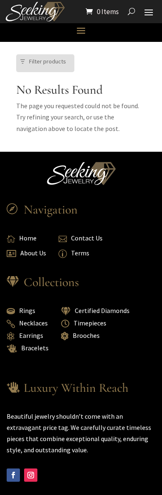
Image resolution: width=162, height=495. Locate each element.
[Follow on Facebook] (13, 475)
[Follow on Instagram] (30, 475)
